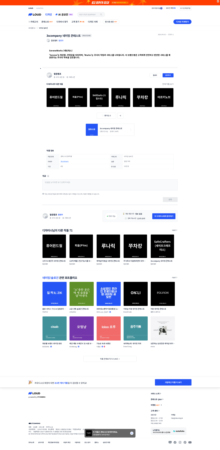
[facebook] (175, 442)
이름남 (99, 346)
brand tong (127, 346)
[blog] (170, 442)
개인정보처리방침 (53, 442)
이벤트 (155, 405)
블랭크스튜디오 (155, 312)
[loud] (31, 8)
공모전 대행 (106, 442)
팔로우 (61, 40)
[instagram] (180, 442)
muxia (153, 346)
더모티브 (45, 312)
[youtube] (189, 442)
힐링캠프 (57, 73)
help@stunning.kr (177, 418)
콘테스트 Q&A (156, 399)
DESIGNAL (45, 346)
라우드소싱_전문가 (102, 312)
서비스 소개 (155, 393)
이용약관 (77, 442)
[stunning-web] (34, 423)
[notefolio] (39, 8)
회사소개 (31, 442)
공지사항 (41, 442)
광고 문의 (87, 442)
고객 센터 (154, 410)
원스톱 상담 (111, 21)
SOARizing (73, 346)
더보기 (174, 230)
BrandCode (127, 312)
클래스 (96, 442)
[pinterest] (185, 442)
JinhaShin (72, 312)
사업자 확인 (67, 442)
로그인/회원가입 (185, 8)
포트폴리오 (32, 28)
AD (218, 1)
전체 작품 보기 (168, 84)
